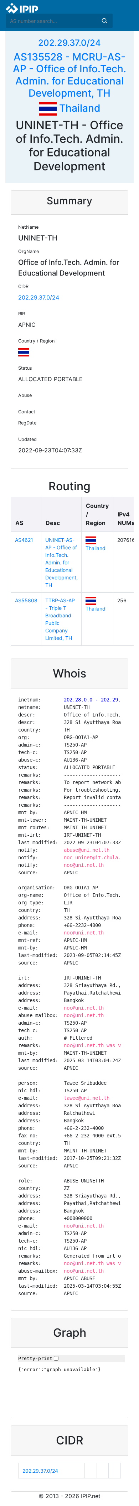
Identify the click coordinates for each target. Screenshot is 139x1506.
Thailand (79, 108)
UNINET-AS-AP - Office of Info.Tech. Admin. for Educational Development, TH (61, 562)
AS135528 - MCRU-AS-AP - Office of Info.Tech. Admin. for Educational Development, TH (69, 75)
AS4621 (24, 540)
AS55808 (26, 600)
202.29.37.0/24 (69, 43)
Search (104, 21)
